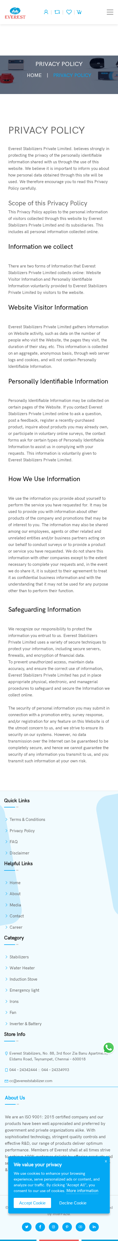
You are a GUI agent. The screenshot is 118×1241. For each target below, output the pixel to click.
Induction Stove (23, 979)
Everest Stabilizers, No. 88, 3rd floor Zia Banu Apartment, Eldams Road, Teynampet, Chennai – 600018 (58, 1056)
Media (15, 905)
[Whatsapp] (109, 1047)
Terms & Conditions (27, 819)
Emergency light (24, 990)
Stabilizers (19, 957)
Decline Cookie (72, 1203)
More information (82, 1190)
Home (34, 75)
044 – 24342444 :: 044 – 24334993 (39, 1070)
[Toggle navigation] (110, 12)
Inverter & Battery (26, 1023)
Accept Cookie (32, 1203)
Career (16, 927)
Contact (17, 916)
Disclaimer (19, 853)
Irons (14, 1001)
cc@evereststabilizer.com (30, 1081)
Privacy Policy (22, 830)
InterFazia (61, 1214)
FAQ (14, 841)
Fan (13, 1012)
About (15, 893)
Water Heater (22, 968)
